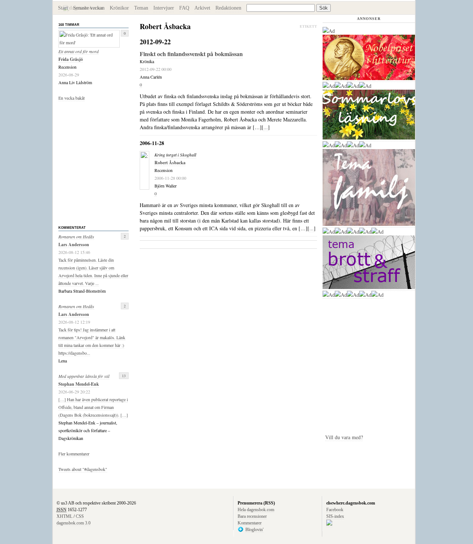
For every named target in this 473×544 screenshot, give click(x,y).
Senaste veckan (89, 8)
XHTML (64, 516)
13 (124, 375)
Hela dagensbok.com (256, 509)
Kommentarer (250, 523)
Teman (141, 8)
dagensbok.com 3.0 (74, 523)
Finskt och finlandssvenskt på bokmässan (191, 53)
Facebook (334, 509)
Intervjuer (163, 8)
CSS (80, 516)
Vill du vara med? (344, 437)
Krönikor (119, 8)
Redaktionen (228, 8)
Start (63, 8)
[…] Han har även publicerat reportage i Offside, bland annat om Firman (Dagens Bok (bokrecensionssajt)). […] (93, 407)
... (265, 127)
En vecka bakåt (71, 98)
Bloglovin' (254, 529)
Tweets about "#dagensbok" (82, 469)
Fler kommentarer (73, 454)
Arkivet (202, 8)
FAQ (184, 8)
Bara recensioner (252, 516)
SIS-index (335, 516)
